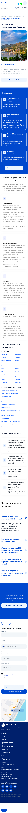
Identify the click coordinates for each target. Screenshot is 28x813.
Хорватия (4, 382)
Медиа (4, 749)
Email (2, 652)
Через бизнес (5, 401)
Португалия (4, 374)
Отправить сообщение (14, 691)
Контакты (5, 759)
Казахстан (17, 366)
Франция (17, 379)
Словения (4, 377)
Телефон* (4, 640)
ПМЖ (3, 739)
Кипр (2, 368)
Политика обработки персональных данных (11, 794)
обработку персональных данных (14, 674)
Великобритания (6, 360)
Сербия (17, 374)
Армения (4, 357)
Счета (4, 733)
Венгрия (17, 360)
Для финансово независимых (9, 393)
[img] (15, 786)
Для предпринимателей (8, 404)
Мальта (17, 368)
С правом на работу (7, 424)
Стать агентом (8, 746)
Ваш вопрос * (5, 663)
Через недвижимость (7, 399)
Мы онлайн (19, 2)
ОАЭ (2, 371)
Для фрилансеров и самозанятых (10, 410)
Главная (3, 16)
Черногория (18, 382)
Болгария (17, 357)
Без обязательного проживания (10, 421)
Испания (3, 366)
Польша (17, 371)
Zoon (13, 781)
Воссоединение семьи (7, 415)
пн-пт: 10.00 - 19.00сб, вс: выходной (5, 8)
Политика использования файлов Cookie (10, 796)
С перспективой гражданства (9, 426)
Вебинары (5, 752)
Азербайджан (5, 354)
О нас (4, 755)
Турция (3, 379)
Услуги (10, 16)
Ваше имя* (4, 631)
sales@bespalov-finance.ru (20, 8)
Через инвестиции (6, 396)
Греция (3, 363)
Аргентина (18, 354)
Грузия (16, 363)
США (16, 377)
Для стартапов (5, 407)
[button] (14, 80)
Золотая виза (5, 418)
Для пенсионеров (6, 413)
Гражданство (7, 742)
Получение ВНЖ (19, 16)
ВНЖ (3, 736)
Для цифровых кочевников (9, 390)
